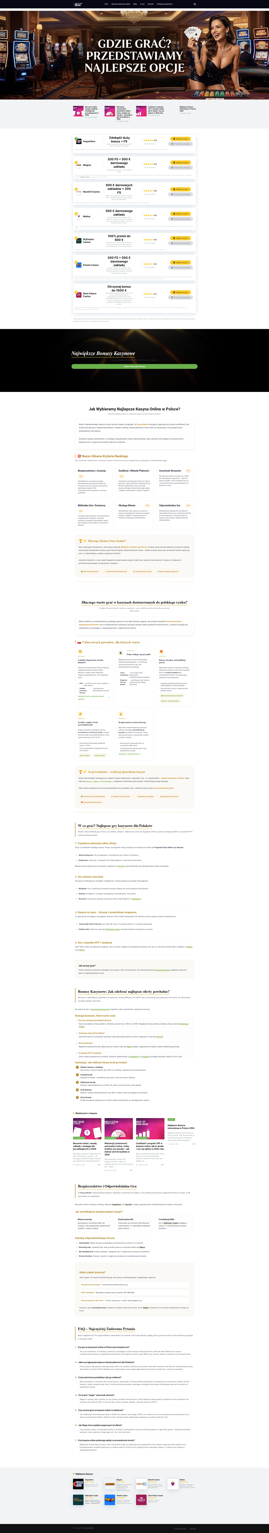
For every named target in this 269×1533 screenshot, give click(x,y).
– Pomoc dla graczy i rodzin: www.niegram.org (111, 1300)
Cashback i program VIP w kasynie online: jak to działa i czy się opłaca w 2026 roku (156, 110)
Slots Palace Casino (89, 295)
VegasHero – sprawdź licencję (129, 754)
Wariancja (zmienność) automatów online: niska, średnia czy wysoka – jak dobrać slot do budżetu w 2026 (124, 113)
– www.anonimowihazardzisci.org (104, 1285)
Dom (106, 4)
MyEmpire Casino (88, 240)
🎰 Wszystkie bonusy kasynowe (172, 695)
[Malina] (78, 218)
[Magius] (78, 167)
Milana (88, 781)
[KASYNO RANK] (78, 3)
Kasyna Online (142, 1138)
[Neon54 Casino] (78, 194)
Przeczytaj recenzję (182, 144)
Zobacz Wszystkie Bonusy (134, 366)
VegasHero (89, 141)
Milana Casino (85, 755)
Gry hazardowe (79, 1138)
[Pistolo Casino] (78, 267)
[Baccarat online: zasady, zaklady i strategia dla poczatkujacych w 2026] (79, 111)
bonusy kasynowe (162, 970)
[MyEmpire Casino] (78, 243)
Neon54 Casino (91, 191)
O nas (142, 4)
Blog (135, 4)
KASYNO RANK (89, 1528)
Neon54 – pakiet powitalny (170, 701)
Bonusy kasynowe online (121, 4)
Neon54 (121, 866)
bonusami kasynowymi (164, 788)
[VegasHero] (78, 143)
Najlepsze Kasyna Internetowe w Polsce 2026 (188, 109)
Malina (87, 216)
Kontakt (151, 4)
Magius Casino (100, 755)
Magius (87, 165)
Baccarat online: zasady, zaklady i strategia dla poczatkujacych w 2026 (92, 111)
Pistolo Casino (91, 265)
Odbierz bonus (182, 139)
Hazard (171, 1119)
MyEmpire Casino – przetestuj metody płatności (91, 697)
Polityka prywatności (164, 4)
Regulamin (193, 1528)
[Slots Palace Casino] (78, 297)
